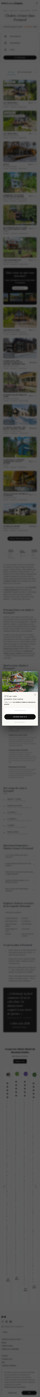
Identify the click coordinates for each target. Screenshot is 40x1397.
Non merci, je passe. (20, 722)
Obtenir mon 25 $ (20, 716)
